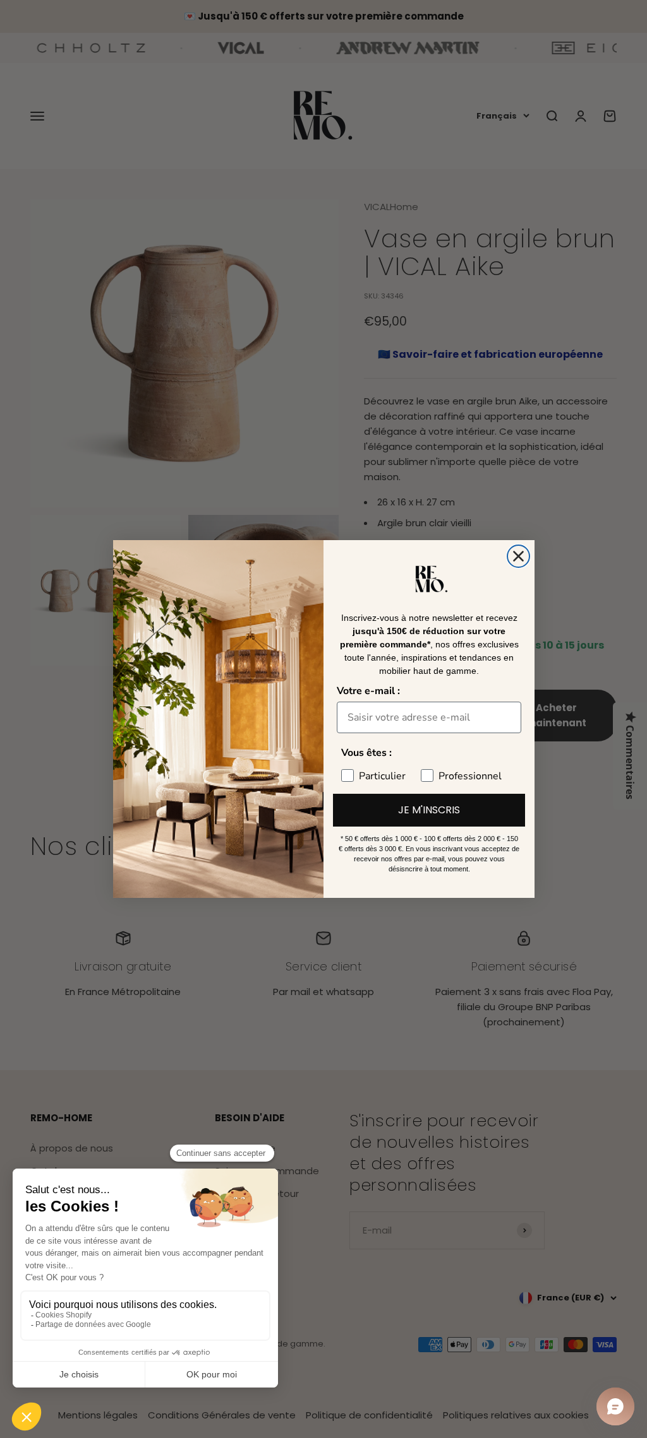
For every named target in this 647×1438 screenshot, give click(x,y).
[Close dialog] (518, 556)
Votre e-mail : (368, 691)
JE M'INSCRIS (429, 810)
